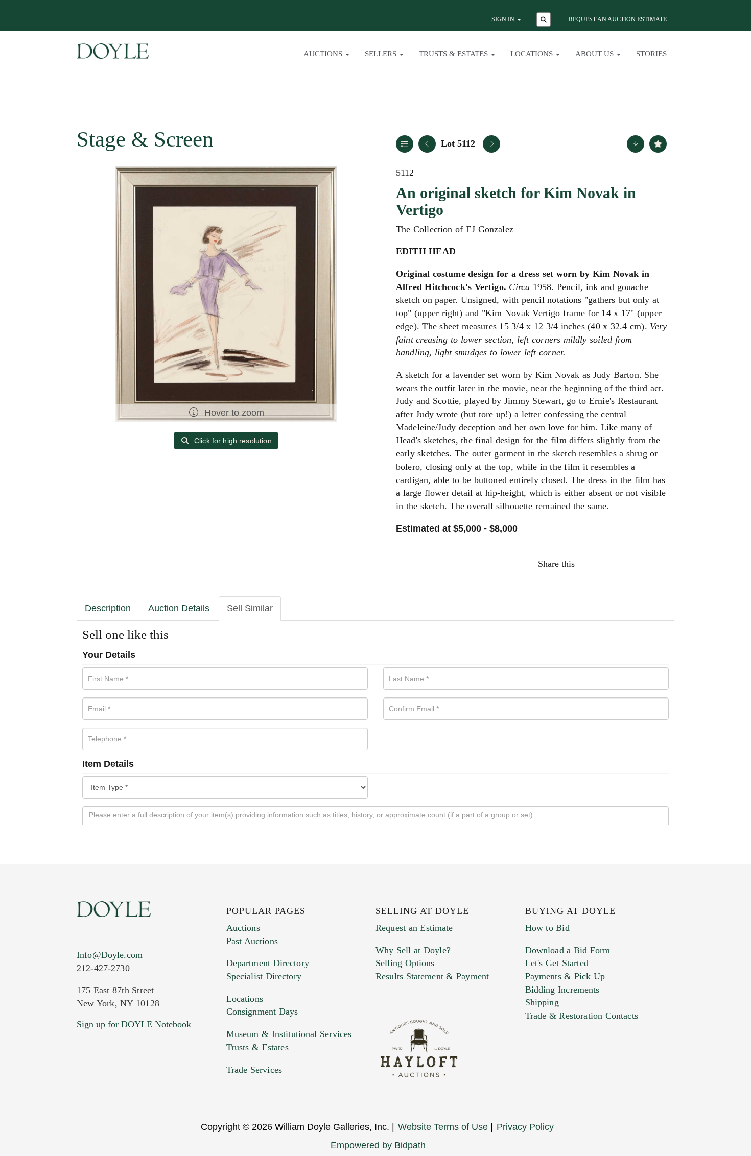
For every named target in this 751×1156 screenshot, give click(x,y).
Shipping (542, 1002)
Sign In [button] (503, 19)
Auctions (243, 928)
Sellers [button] (381, 54)
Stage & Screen (145, 139)
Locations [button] (532, 54)
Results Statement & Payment (432, 976)
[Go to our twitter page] (108, 1086)
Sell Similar (250, 608)
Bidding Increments (562, 989)
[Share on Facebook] (592, 564)
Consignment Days (262, 1011)
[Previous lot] (427, 144)
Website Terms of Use (443, 1127)
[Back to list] (404, 144)
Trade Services (254, 1070)
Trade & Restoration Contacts (581, 1015)
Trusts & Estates (257, 1047)
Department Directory (267, 963)
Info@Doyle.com (110, 955)
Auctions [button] (323, 54)
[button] (545, 20)
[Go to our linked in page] (129, 1086)
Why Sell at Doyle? (413, 950)
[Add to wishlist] (658, 144)
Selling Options (405, 963)
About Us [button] (595, 54)
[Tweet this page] (614, 564)
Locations (244, 999)
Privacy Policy (525, 1127)
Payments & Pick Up (565, 976)
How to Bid (547, 928)
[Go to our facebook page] (86, 1086)
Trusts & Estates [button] (454, 54)
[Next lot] (491, 144)
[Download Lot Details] (635, 144)
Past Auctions (252, 941)
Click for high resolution (232, 441)
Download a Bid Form (568, 950)
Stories (651, 54)
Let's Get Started (557, 963)
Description (108, 608)
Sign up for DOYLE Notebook (134, 1024)
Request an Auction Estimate (618, 19)
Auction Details (178, 608)
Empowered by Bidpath (378, 1145)
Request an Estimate (414, 928)
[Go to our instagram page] (657, 564)
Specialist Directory (263, 976)
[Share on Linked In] (635, 564)
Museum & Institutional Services (289, 1034)
